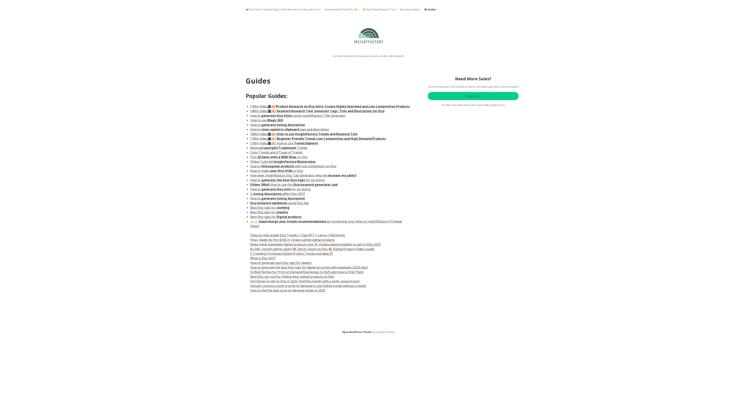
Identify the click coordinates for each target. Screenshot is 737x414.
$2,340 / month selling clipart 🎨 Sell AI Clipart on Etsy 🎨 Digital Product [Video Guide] (312, 249)
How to (277, 125)
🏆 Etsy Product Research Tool (378, 9)
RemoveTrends (278, 148)
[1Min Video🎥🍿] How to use (284, 143)
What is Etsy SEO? (263, 258)
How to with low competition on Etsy (293, 166)
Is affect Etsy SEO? (277, 194)
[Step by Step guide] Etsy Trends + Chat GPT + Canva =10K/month (297, 235)
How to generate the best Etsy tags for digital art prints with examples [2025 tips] (309, 267)
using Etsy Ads (279, 203)
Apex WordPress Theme (356, 332)
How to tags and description (289, 129)
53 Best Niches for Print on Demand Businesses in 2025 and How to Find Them (307, 272)
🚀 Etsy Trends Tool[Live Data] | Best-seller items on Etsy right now (282, 9)
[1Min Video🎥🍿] (330, 106)
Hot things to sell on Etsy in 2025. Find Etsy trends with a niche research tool (304, 281)
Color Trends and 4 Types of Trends (276, 152)
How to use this (294, 184)
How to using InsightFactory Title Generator (298, 115)
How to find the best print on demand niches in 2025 (287, 290)
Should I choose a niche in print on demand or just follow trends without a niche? (308, 286)
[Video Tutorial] (283, 161)
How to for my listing (287, 180)
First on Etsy (278, 157)
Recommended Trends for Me (341, 9)
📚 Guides (430, 9)
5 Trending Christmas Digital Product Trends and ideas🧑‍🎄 (291, 253)
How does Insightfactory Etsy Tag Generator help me (303, 175)
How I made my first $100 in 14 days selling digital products (292, 240)
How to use (266, 120)
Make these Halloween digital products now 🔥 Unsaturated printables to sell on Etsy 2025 (315, 244)
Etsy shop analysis (410, 9)
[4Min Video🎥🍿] (317, 111)
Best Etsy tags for (269, 207)
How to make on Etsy (276, 171)
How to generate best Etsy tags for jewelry (281, 263)
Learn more (473, 96)
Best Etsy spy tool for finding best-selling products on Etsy (292, 276)
